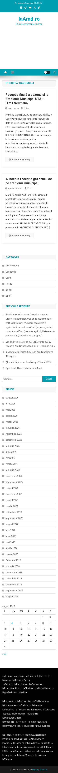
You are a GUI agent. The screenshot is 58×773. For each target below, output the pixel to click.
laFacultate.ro (21, 684)
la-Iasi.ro (19, 734)
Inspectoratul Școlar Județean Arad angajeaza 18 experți (29, 354)
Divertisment (12, 265)
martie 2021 (12, 506)
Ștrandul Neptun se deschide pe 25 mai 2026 (28, 362)
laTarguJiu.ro (9, 755)
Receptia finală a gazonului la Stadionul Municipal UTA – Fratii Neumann (26, 99)
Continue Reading (21, 159)
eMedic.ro (7, 676)
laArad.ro (29, 19)
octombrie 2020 (14, 512)
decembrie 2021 (14, 494)
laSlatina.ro (18, 751)
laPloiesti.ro (8, 709)
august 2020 (12, 524)
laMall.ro (16, 680)
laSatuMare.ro (47, 747)
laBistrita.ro (47, 743)
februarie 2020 (13, 560)
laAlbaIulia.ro (20, 739)
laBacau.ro (18, 743)
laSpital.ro (31, 676)
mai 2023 (10, 458)
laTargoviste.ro (45, 751)
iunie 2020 (11, 536)
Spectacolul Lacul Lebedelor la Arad (24, 368)
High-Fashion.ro (10, 692)
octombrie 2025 (14, 440)
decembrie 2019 (14, 572)
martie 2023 (12, 464)
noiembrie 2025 (14, 434)
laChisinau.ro (29, 688)
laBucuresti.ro (24, 701)
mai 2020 (10, 542)
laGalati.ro (37, 705)
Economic (11, 271)
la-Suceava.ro (36, 684)
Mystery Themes (39, 769)
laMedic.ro (19, 676)
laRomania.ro (9, 701)
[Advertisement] (29, 51)
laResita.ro (33, 747)
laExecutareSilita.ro (12, 688)
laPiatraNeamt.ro (45, 688)
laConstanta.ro (9, 705)
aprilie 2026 (12, 416)
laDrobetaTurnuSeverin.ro (37, 726)
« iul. (4, 654)
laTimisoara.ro (23, 709)
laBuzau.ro (37, 709)
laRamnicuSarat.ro (37, 721)
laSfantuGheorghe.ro (36, 734)
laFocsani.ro (19, 713)
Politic (9, 283)
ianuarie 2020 (13, 566)
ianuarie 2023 (13, 470)
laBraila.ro (22, 747)
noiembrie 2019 (14, 578)
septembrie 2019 (14, 590)
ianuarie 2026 (13, 428)
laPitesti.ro (21, 721)
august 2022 (12, 488)
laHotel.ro (42, 676)
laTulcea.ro (41, 755)
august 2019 (12, 596)
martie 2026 (12, 422)
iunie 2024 (11, 452)
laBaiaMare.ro (32, 743)
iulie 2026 (10, 403)
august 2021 (12, 500)
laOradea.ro (8, 721)
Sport (8, 295)
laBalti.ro (23, 692)
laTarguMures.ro (25, 755)
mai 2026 (10, 410)
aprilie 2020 (12, 548)
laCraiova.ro (25, 705)
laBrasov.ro (8, 734)
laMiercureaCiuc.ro (11, 717)
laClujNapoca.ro (41, 701)
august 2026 (12, 397)
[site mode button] (47, 72)
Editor (27, 108)
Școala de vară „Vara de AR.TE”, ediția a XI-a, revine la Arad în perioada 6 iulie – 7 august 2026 (30, 343)
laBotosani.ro (9, 747)
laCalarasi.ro (49, 709)
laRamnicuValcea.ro (12, 726)
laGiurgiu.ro (33, 713)
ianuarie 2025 (13, 446)
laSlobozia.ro (31, 751)
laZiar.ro (26, 680)
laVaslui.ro (8, 739)
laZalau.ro (7, 759)
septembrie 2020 (14, 518)
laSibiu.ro (7, 751)
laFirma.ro (8, 684)
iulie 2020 (10, 530)
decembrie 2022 (14, 476)
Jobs (8, 277)
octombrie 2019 (14, 584)
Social (9, 289)
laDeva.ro (8, 713)
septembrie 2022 (14, 482)
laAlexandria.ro (36, 739)
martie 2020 (12, 554)
